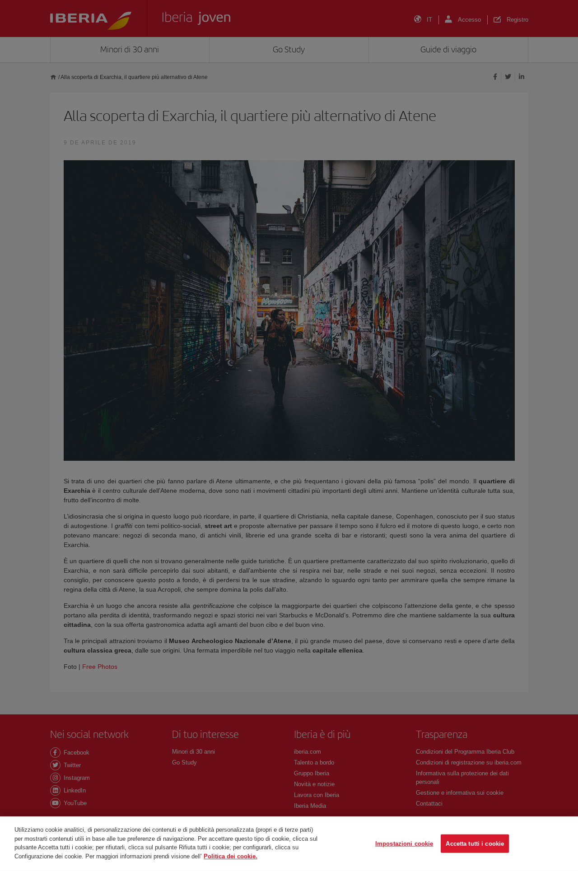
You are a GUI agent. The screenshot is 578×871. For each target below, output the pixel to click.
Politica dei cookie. (230, 855)
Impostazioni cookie (404, 843)
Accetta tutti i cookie (475, 843)
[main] (289, 843)
